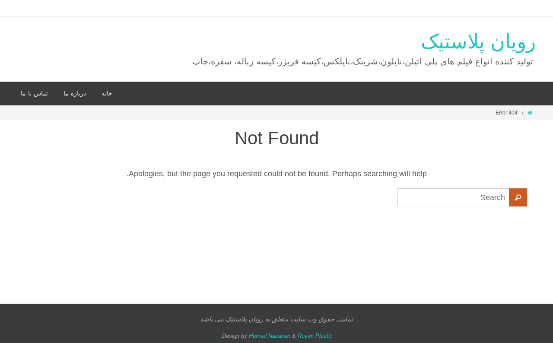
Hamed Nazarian (269, 336)
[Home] (530, 113)
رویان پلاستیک (478, 41)
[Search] (518, 197)
